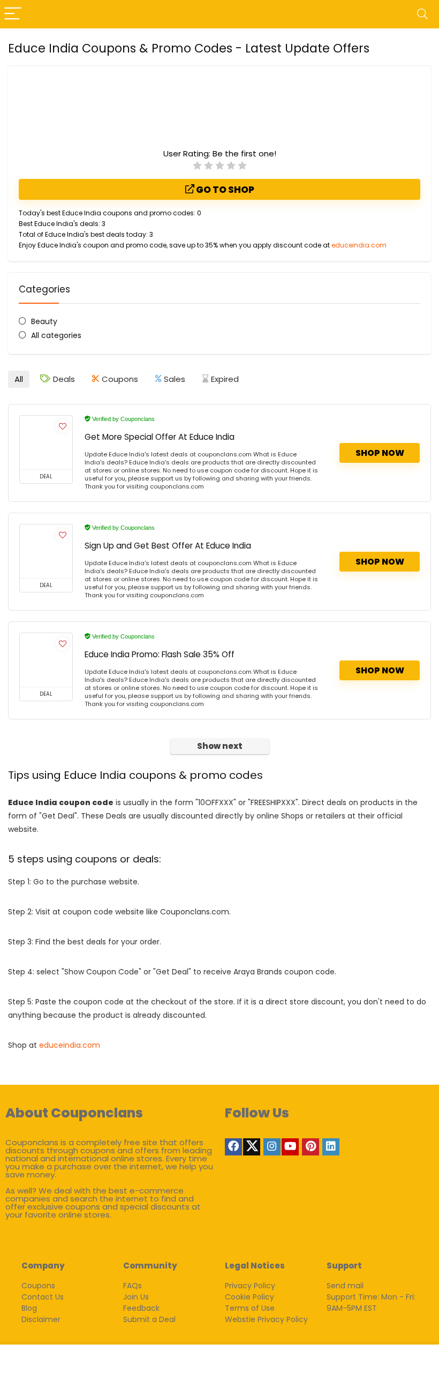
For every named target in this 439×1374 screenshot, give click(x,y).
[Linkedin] (330, 1146)
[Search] (422, 14)
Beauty (44, 321)
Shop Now (379, 453)
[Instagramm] (272, 1146)
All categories (56, 335)
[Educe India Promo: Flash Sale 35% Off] (46, 660)
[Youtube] (290, 1146)
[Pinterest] (310, 1146)
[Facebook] (233, 1146)
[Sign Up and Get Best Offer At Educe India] (46, 551)
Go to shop (224, 189)
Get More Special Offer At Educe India (159, 436)
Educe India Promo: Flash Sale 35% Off (159, 654)
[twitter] (251, 1146)
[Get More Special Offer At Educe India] (46, 442)
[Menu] (13, 14)
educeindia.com (359, 245)
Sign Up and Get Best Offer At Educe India (168, 545)
